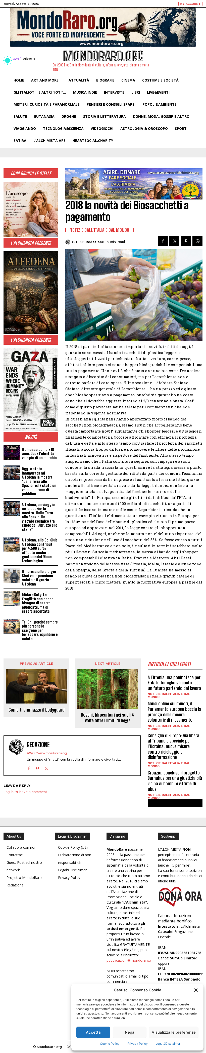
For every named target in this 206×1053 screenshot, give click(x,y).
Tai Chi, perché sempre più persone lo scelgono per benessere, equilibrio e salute (40, 630)
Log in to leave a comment (25, 792)
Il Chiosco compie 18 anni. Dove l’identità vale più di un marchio (39, 453)
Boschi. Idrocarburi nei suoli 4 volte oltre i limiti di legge (107, 717)
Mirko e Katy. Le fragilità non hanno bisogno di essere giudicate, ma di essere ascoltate (38, 602)
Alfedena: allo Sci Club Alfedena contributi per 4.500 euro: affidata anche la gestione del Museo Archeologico (39, 550)
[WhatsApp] (197, 241)
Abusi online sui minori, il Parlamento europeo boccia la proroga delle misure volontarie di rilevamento (174, 712)
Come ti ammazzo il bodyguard (37, 710)
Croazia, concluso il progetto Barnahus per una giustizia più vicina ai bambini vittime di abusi (175, 781)
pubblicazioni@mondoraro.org (131, 960)
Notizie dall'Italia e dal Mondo (99, 230)
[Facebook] (163, 241)
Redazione (95, 242)
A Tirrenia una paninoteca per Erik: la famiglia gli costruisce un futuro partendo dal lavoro (174, 683)
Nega (129, 1032)
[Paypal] (37, 767)
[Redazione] (68, 242)
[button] (195, 990)
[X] (174, 241)
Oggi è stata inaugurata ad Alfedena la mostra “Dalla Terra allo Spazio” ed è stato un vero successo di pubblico (39, 481)
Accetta (93, 1032)
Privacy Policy (137, 1043)
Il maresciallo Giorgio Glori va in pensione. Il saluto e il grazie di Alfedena (39, 577)
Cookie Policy (110, 1043)
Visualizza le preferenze (174, 1032)
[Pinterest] (186, 241)
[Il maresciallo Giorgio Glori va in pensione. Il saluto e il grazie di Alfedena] (12, 575)
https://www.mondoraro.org (47, 753)
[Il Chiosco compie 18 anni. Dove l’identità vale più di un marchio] (12, 452)
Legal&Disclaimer (168, 1043)
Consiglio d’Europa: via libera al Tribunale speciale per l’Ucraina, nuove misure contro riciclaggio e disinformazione (173, 746)
